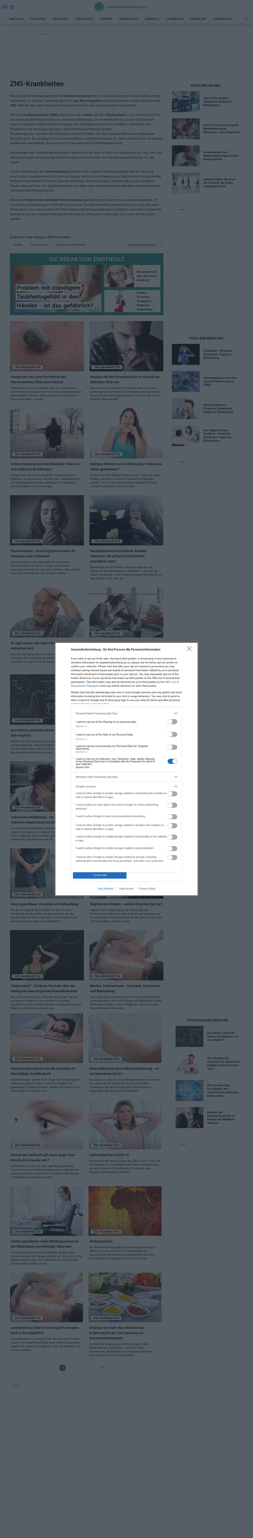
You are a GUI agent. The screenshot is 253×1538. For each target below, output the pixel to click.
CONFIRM (100, 875)
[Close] (190, 649)
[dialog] (126, 769)
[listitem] (126, 713)
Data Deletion (106, 888)
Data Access (126, 888)
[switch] (172, 721)
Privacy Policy (147, 888)
